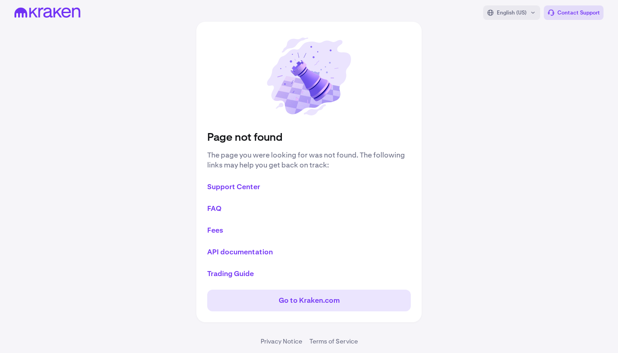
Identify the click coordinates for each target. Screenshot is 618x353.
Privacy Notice (281, 341)
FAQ (214, 208)
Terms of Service (333, 341)
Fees (215, 230)
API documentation (240, 252)
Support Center (233, 186)
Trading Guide (230, 273)
